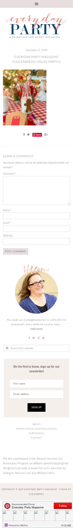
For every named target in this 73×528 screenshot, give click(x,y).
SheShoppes (36, 494)
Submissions (36, 433)
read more (36, 328)
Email (7, 222)
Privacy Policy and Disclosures (36, 428)
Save (38, 134)
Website (8, 235)
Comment (9, 173)
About (36, 424)
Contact (36, 437)
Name (7, 210)
